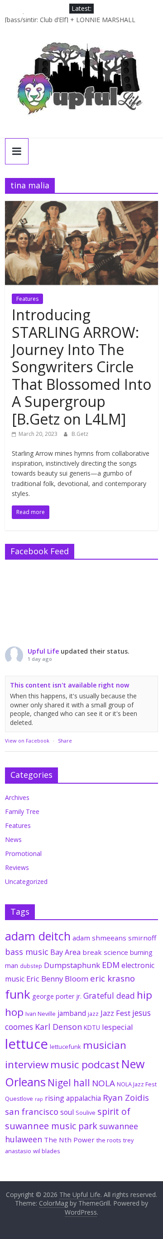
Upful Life (43, 651)
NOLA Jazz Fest (137, 1084)
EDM (111, 964)
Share (65, 740)
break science (105, 952)
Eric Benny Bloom (57, 978)
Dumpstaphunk (72, 965)
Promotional (23, 853)
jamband (72, 1013)
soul (67, 1112)
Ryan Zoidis (126, 1097)
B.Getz (80, 434)
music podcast (85, 1064)
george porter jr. (57, 996)
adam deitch (38, 936)
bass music (26, 951)
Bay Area (65, 952)
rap (39, 1099)
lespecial (117, 1027)
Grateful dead (109, 995)
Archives (17, 797)
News (13, 839)
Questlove (19, 1098)
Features (27, 299)
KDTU (92, 1028)
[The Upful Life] (81, 83)
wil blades (46, 1151)
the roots (108, 1140)
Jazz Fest (115, 1013)
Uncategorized (26, 881)
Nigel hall (69, 1082)
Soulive (86, 1112)
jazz (93, 1014)
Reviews (17, 867)
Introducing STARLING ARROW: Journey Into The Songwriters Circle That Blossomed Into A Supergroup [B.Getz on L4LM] (81, 366)
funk (17, 994)
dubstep (31, 965)
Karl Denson (58, 1026)
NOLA (103, 1083)
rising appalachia (73, 1098)
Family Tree (22, 811)
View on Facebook (27, 740)
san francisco (31, 1111)
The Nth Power (69, 1139)
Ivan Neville (40, 1014)
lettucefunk (65, 1047)
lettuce (26, 1044)
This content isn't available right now (69, 685)
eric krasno (112, 978)
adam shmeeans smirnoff (114, 937)
